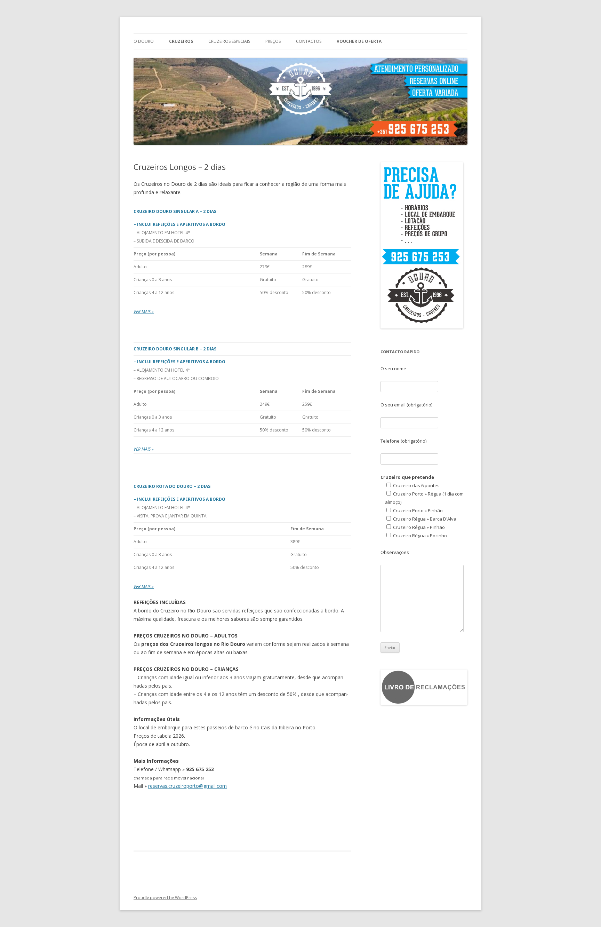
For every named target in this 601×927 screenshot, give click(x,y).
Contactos (308, 41)
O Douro (144, 41)
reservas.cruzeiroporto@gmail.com (187, 786)
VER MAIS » (144, 312)
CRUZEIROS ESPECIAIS (229, 41)
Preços (273, 41)
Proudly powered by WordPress (165, 898)
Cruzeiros (181, 41)
